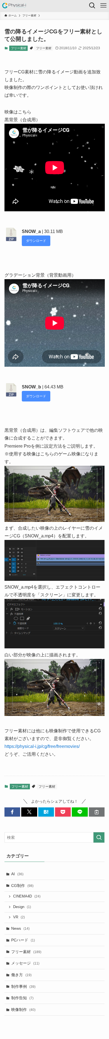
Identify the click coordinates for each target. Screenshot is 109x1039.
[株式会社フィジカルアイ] (14, 5)
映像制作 (23, 1009)
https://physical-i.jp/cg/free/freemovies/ (42, 746)
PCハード (23, 940)
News (20, 928)
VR (19, 917)
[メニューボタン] (103, 5)
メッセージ (25, 963)
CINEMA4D (27, 896)
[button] (12, 812)
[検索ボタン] (92, 5)
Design (22, 907)
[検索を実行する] (99, 837)
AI (17, 874)
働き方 (21, 975)
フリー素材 (18, 48)
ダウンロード (36, 241)
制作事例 (23, 986)
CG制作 (22, 885)
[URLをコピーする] (97, 812)
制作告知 (22, 998)
